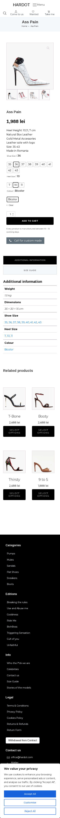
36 (10, 322)
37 (14, 322)
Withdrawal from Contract (22, 740)
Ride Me (11, 620)
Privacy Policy (14, 711)
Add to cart (30, 221)
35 (6, 322)
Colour (10, 191)
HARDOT (21, 5)
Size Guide (13, 681)
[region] (30, 791)
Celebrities (13, 669)
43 (39, 322)
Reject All (30, 811)
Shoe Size (11, 156)
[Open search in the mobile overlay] (4, 13)
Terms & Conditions (17, 705)
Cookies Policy (15, 718)
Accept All (30, 794)
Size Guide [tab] (30, 270)
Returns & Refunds (17, 724)
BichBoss (12, 626)
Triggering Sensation (18, 632)
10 (8, 335)
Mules (10, 559)
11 (12, 335)
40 (27, 322)
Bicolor (8, 349)
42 (35, 322)
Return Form (14, 730)
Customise (30, 802)
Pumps (11, 553)
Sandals (11, 565)
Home (24, 26)
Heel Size (11, 176)
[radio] (9, 164)
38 (18, 322)
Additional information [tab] (30, 260)
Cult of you (13, 639)
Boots (10, 584)
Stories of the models (19, 687)
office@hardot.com (22, 757)
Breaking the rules (17, 602)
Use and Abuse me (17, 608)
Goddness (12, 614)
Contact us (13, 675)
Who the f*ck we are (18, 663)
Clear (11, 205)
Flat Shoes (13, 572)
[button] (17, 13)
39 (23, 322)
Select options (14, 431)
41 (31, 322)
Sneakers (12, 578)
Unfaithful (12, 645)
